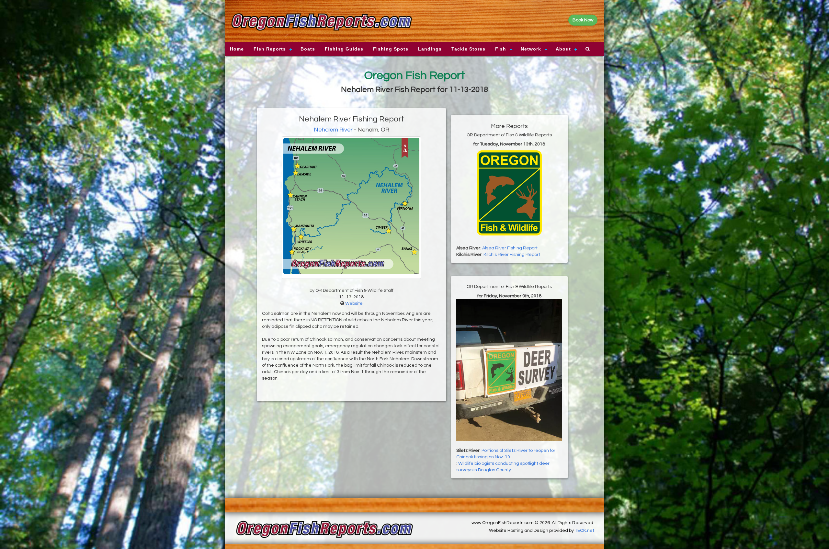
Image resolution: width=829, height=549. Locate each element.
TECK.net (584, 530)
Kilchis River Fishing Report (511, 254)
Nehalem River (333, 130)
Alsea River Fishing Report (510, 248)
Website (354, 303)
